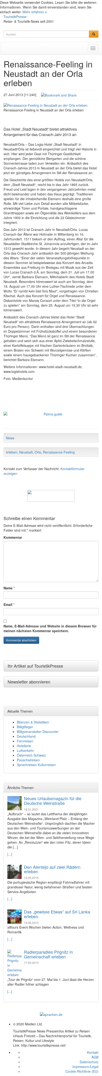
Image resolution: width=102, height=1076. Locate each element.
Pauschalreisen (28, 760)
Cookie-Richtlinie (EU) (81, 1071)
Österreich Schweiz (31, 755)
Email (8, 604)
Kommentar (13, 537)
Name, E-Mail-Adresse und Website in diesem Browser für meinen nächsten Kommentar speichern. (50, 628)
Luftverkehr (25, 750)
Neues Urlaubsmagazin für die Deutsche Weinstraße (52, 800)
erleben (11, 452)
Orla (38, 452)
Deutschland (26, 736)
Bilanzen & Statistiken (33, 722)
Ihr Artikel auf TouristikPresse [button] (35, 666)
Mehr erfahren (33, 11)
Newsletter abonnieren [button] (29, 682)
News (10, 438)
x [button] (46, 11)
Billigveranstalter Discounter (38, 731)
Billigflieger (25, 726)
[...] (9, 854)
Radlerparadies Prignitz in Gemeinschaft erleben (48, 954)
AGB (95, 1057)
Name (8, 588)
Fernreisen (25, 741)
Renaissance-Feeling (59, 452)
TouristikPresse (15, 16)
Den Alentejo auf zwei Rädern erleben (52, 869)
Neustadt (26, 452)
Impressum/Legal (85, 1066)
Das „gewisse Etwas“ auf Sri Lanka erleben (57, 913)
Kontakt (92, 1052)
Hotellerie (24, 745)
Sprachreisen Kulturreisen (36, 764)
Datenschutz (89, 1061)
